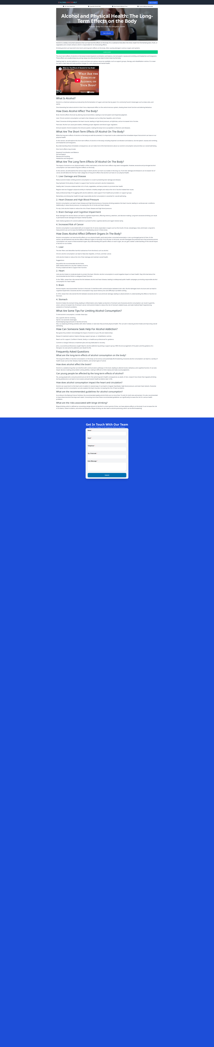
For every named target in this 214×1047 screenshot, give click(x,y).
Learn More (107, 52)
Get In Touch (152, 2)
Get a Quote (107, 33)
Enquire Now (107, 413)
